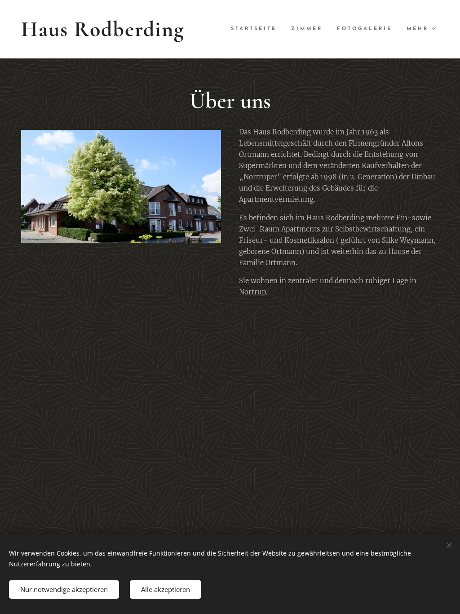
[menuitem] (256, 29)
